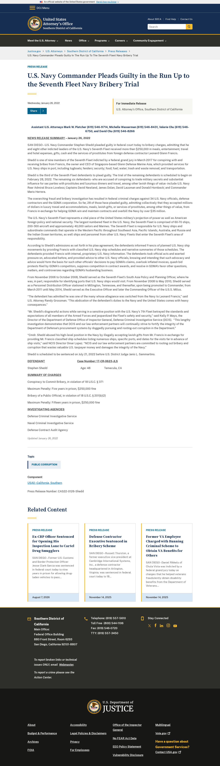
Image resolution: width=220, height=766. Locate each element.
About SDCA (154, 19)
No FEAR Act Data (124, 738)
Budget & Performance (42, 733)
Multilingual (162, 725)
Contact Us (186, 19)
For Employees (79, 750)
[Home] (55, 30)
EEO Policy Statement (127, 746)
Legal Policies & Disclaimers (88, 733)
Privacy (75, 741)
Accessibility (78, 725)
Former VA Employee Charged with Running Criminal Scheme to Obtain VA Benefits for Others (164, 546)
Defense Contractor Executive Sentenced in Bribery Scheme (108, 541)
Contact (166, 752)
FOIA (31, 750)
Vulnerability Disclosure (128, 755)
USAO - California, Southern (45, 483)
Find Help (171, 19)
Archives (33, 741)
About (31, 725)
